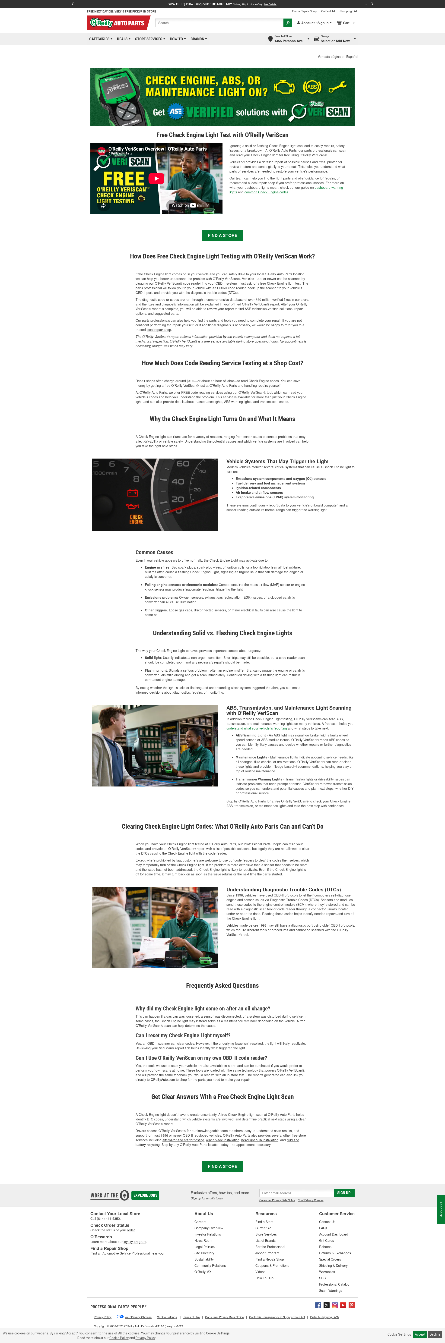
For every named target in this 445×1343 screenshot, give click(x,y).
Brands (196, 39)
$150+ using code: (222, 4)
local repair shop (159, 329)
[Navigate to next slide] (372, 3)
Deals (121, 39)
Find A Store (222, 235)
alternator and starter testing (183, 1140)
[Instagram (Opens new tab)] (335, 1304)
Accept (420, 1334)
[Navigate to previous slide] (73, 3)
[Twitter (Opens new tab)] (327, 1304)
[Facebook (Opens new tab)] (318, 1304)
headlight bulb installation (259, 1140)
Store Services (148, 39)
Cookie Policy (119, 1338)
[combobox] (219, 23)
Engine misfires (157, 567)
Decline (435, 1334)
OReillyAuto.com (163, 1079)
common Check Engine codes (266, 192)
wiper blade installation (222, 1140)
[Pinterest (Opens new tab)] (352, 1304)
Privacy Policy (145, 1338)
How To (175, 39)
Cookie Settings (399, 1334)
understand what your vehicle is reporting (256, 728)
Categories (98, 39)
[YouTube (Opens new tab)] (343, 1304)
